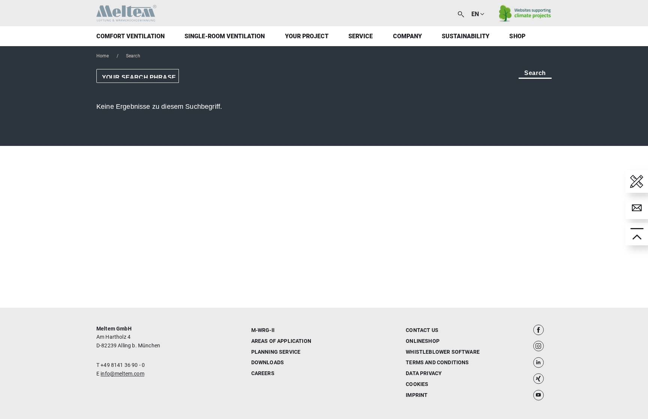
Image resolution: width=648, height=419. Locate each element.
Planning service (276, 352)
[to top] (637, 234)
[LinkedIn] (538, 362)
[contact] (637, 208)
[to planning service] (637, 181)
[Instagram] (538, 346)
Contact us (422, 330)
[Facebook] (538, 329)
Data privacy (424, 374)
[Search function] (461, 13)
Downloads (267, 363)
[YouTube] (538, 395)
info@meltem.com (122, 374)
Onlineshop (423, 341)
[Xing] (538, 379)
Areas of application (281, 341)
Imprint (417, 395)
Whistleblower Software (443, 352)
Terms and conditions (437, 363)
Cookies (417, 384)
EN (475, 14)
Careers (262, 374)
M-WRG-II (262, 330)
